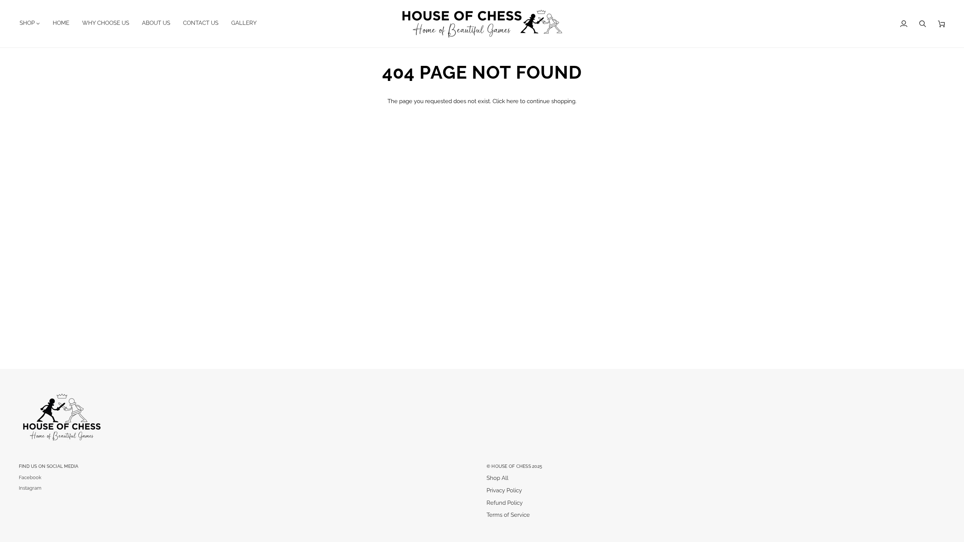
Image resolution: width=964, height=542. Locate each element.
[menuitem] (32, 23)
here (512, 101)
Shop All (497, 478)
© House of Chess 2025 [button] (514, 466)
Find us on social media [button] (49, 466)
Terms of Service (508, 515)
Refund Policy (505, 502)
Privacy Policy (504, 490)
